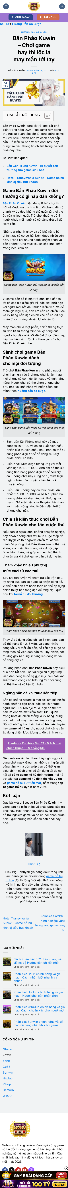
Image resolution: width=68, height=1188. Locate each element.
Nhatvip (8, 1049)
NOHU (4, 24)
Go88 (6, 1066)
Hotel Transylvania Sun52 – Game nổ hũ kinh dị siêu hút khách (18, 923)
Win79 (7, 1096)
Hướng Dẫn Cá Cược (26, 24)
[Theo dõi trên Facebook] (5, 1170)
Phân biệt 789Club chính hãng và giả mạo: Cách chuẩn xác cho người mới (39, 1008)
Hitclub (8, 1078)
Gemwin (8, 1090)
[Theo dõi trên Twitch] (31, 1170)
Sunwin (8, 1072)
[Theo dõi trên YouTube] (25, 1170)
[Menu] (6, 6)
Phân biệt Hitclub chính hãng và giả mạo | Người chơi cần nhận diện (38, 994)
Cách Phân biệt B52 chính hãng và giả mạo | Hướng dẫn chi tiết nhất (37, 961)
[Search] (62, 6)
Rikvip (7, 1084)
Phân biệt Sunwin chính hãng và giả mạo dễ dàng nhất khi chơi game (38, 1023)
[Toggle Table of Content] (46, 116)
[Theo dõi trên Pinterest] (18, 1170)
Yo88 (6, 1061)
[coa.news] (34, 6)
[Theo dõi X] (12, 1170)
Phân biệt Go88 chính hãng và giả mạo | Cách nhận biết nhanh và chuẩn (37, 977)
